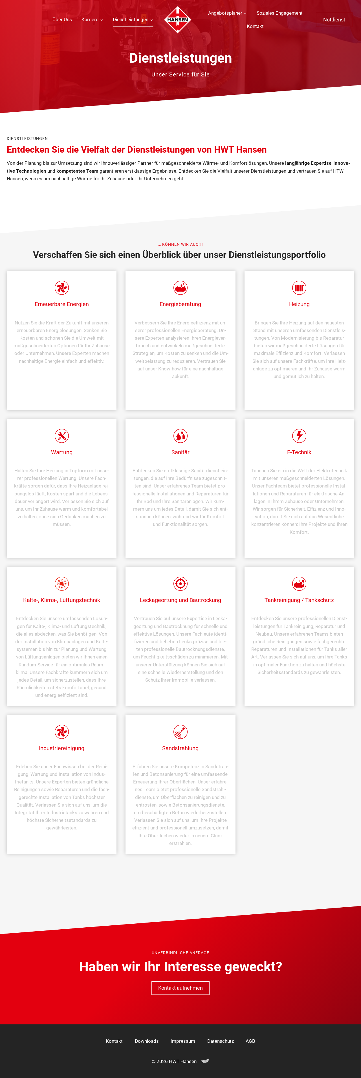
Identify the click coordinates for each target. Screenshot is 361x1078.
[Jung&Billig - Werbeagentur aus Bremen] (205, 1061)
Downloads (147, 1041)
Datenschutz (220, 1041)
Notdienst (334, 20)
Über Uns (62, 19)
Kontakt (255, 26)
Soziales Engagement (280, 13)
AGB (250, 1041)
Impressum (183, 1041)
